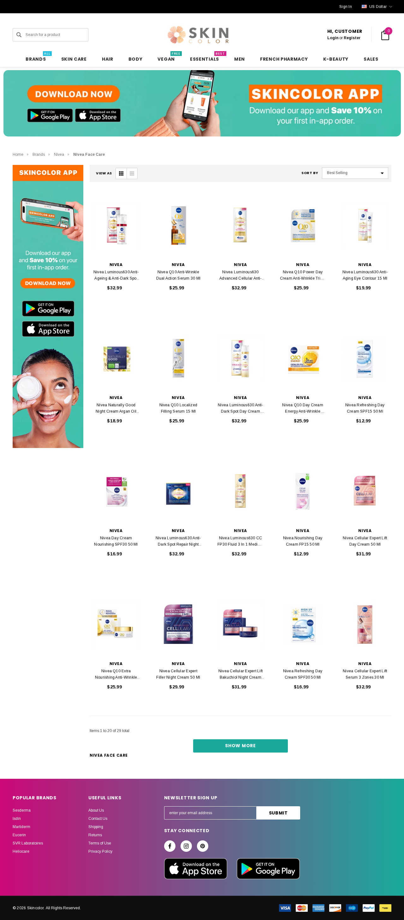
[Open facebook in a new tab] (169, 846)
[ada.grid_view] (121, 173)
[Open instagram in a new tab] (186, 846)
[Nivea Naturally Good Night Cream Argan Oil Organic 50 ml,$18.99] (116, 358)
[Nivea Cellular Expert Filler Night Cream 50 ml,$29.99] (178, 624)
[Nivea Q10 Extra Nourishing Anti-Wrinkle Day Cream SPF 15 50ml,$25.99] (116, 624)
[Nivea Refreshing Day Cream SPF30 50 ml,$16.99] (303, 624)
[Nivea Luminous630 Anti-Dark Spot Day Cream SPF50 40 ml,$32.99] (240, 358)
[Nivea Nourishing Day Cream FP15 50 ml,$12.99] (303, 491)
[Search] (19, 35)
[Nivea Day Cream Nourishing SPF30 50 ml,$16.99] (116, 491)
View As (104, 173)
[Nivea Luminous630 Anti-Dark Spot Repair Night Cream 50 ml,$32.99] (178, 491)
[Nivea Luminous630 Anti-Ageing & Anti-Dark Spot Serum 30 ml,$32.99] (116, 225)
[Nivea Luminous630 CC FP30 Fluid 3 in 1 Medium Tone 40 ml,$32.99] (240, 491)
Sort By (309, 173)
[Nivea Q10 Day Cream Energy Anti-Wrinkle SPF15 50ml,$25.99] (303, 358)
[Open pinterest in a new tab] (202, 846)
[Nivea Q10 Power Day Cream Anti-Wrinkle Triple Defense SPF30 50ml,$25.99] (303, 225)
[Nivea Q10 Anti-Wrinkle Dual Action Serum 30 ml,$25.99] (178, 225)
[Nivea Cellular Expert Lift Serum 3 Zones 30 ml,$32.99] (365, 624)
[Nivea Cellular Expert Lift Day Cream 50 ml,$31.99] (365, 491)
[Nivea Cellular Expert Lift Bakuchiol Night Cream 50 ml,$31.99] (240, 624)
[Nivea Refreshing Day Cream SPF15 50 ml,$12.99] (365, 358)
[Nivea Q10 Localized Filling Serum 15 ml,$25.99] (178, 358)
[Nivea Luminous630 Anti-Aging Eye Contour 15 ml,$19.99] (365, 225)
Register (352, 38)
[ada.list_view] (132, 173)
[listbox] (355, 173)
